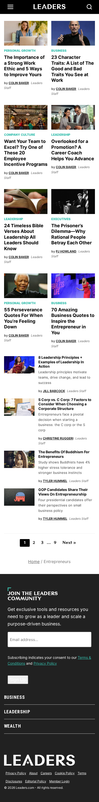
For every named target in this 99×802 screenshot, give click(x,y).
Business (59, 50)
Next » (69, 543)
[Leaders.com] (49, 7)
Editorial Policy (35, 781)
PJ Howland (66, 251)
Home (34, 561)
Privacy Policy (45, 663)
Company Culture (19, 134)
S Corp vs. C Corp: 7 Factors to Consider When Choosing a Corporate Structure (64, 404)
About (33, 773)
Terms (82, 773)
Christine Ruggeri (58, 438)
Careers (46, 773)
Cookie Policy (65, 773)
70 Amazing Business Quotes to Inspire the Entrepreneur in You (72, 321)
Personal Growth (20, 50)
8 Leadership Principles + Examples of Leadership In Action (61, 361)
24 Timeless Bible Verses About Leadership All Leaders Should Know (23, 237)
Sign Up (18, 679)
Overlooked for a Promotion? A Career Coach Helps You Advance (72, 150)
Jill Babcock (54, 391)
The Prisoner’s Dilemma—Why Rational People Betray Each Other (71, 234)
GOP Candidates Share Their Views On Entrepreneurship (63, 491)
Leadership (60, 134)
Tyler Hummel (55, 481)
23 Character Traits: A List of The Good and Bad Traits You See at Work (72, 69)
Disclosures (14, 781)
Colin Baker (19, 83)
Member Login (59, 781)
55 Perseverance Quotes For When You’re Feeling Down (23, 318)
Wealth (12, 726)
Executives (61, 219)
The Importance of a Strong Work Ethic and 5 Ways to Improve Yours (24, 66)
